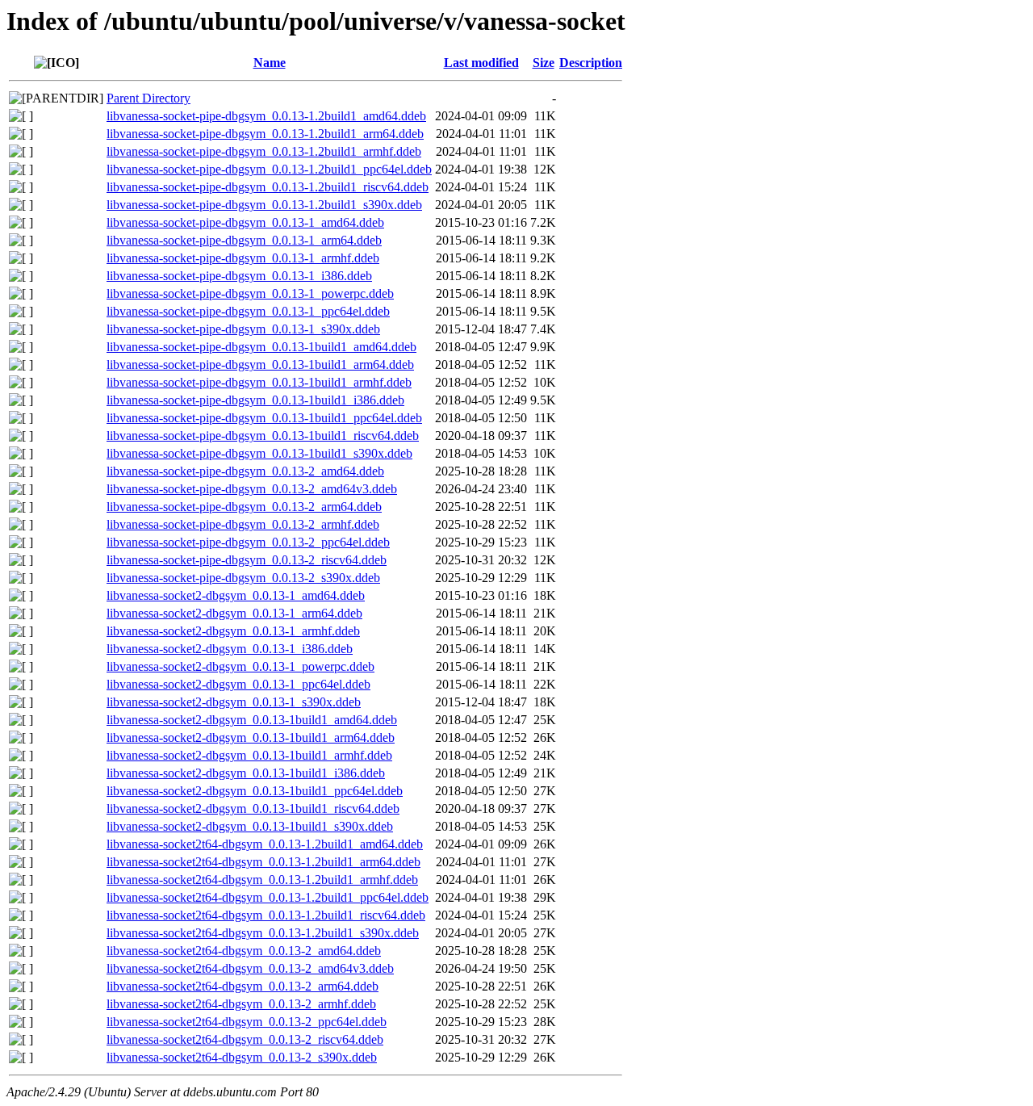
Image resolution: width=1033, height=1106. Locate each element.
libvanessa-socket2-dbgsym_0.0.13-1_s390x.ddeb (234, 702)
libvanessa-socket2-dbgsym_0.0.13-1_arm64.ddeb (234, 613)
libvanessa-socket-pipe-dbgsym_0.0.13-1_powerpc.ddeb (250, 293)
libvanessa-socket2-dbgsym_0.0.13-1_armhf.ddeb (233, 631)
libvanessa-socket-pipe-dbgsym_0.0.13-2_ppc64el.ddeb (248, 542)
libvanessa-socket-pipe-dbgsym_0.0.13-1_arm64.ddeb (244, 240)
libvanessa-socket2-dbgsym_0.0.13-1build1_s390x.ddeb (250, 826)
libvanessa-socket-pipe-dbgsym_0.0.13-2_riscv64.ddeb (247, 560)
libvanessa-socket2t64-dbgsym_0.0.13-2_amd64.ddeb (244, 950)
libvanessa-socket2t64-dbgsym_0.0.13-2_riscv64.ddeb (245, 1039)
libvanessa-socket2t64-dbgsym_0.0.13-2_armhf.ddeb (241, 1004)
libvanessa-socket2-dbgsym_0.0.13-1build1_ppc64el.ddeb (255, 791)
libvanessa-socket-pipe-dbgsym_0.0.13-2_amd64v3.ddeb (252, 489)
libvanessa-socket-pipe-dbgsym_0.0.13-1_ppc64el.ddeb (248, 311)
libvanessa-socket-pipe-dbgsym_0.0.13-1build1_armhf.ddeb (259, 382)
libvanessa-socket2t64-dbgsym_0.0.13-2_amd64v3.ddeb (250, 968)
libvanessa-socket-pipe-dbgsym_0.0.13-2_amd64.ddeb (245, 471)
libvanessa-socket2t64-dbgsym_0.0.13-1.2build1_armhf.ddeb (262, 879)
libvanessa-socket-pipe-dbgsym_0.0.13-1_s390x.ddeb (243, 329)
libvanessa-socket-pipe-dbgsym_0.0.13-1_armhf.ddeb (243, 258)
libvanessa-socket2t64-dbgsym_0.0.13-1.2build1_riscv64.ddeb (266, 915)
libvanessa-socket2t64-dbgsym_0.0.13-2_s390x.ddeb (242, 1057)
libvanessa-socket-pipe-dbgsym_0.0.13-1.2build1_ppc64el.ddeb (269, 169)
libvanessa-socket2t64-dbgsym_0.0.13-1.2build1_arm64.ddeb (263, 862)
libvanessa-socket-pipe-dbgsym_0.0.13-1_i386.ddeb (239, 276)
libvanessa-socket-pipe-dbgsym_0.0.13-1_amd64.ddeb (245, 222)
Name (269, 62)
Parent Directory (148, 98)
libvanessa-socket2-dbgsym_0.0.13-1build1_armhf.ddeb (249, 755)
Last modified (481, 62)
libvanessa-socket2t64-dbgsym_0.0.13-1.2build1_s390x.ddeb (263, 933)
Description (590, 62)
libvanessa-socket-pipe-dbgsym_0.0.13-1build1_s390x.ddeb (259, 453)
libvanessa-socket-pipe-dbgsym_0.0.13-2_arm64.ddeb (244, 506)
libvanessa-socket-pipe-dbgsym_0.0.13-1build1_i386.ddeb (255, 400)
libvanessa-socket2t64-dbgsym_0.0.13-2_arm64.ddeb (242, 986)
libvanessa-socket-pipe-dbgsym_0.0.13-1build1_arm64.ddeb (260, 364)
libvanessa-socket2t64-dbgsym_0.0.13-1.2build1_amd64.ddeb (265, 844)
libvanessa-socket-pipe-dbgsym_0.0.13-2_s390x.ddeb (243, 577)
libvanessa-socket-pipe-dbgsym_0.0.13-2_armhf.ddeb (243, 524)
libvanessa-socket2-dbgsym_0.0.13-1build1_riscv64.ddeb (253, 808)
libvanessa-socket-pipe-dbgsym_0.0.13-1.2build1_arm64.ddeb (265, 133)
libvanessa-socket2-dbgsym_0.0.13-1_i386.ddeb (230, 649)
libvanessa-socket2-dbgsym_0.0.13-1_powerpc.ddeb (240, 666)
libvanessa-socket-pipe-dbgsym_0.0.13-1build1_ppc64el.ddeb (264, 418)
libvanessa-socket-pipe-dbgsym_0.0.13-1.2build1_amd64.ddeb (266, 116)
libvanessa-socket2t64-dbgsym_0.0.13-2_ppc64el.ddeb (247, 1021)
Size (543, 62)
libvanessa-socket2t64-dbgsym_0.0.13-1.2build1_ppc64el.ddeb (268, 897)
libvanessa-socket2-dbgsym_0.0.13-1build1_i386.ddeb (246, 773)
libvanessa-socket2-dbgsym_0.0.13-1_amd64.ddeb (236, 595)
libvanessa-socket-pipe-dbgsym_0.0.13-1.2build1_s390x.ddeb (264, 205)
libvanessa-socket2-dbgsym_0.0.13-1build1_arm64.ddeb (251, 737)
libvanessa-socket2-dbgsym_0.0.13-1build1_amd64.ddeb (252, 720)
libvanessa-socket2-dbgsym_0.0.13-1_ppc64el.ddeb (238, 684)
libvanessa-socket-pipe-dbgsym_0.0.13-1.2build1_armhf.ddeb (264, 151)
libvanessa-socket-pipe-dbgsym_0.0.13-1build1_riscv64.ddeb (263, 435)
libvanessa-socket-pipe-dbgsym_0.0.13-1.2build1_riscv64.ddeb (268, 187)
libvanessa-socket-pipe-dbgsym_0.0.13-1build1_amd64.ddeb (261, 347)
